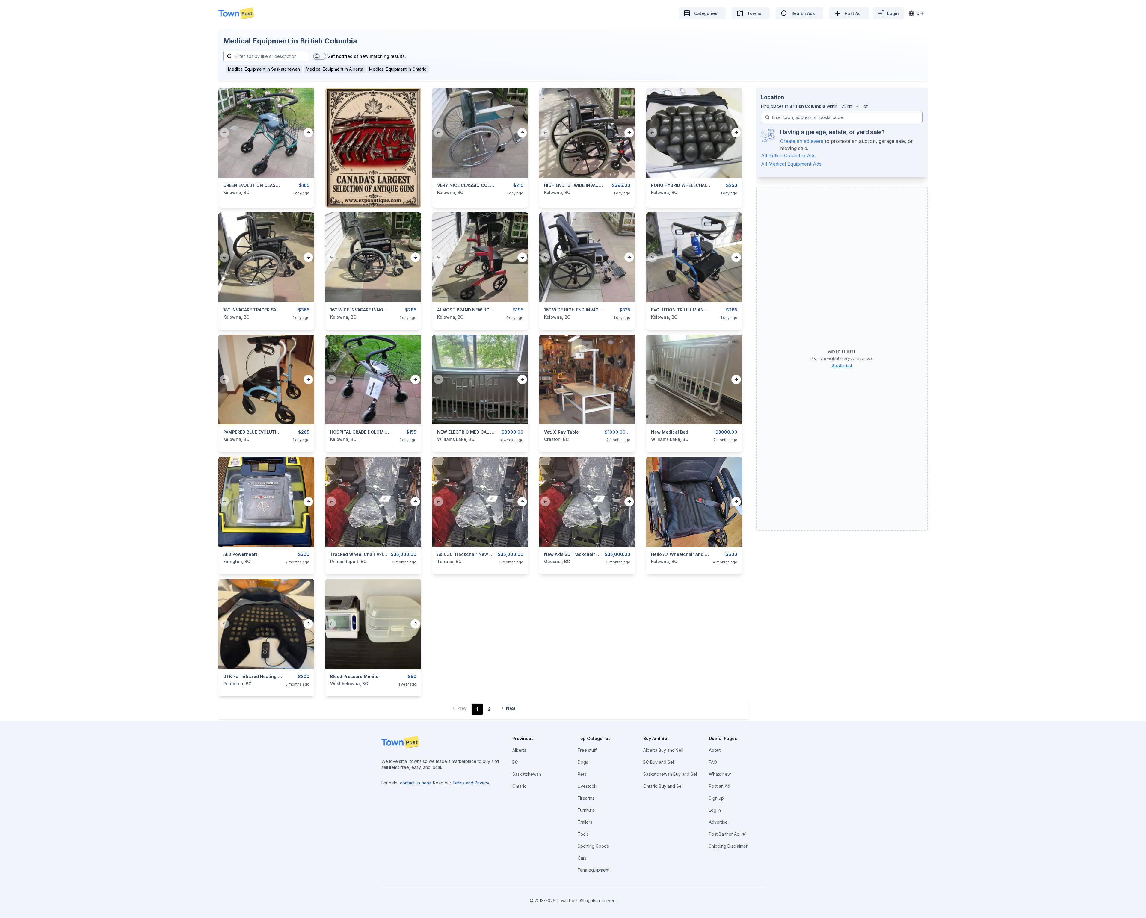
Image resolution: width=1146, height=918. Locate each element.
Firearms (586, 798)
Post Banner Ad (724, 834)
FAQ (713, 762)
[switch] (319, 56)
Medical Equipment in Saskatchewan (264, 69)
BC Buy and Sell (659, 762)
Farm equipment (593, 869)
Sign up (716, 798)
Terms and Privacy (470, 782)
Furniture (586, 810)
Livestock (587, 786)
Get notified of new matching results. (366, 56)
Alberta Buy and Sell (663, 750)
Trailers (585, 822)
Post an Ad (719, 786)
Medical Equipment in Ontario (398, 69)
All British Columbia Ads (788, 155)
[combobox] (850, 106)
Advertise (718, 822)
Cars (582, 857)
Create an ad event (801, 141)
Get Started (842, 365)
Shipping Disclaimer (728, 846)
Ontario (519, 786)
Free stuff (587, 750)
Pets (582, 774)
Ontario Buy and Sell (663, 786)
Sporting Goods (593, 846)
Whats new (720, 774)
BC (515, 762)
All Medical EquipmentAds (791, 164)
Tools (583, 834)
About (715, 750)
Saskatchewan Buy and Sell (670, 774)
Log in (715, 810)
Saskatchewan (526, 774)
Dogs (583, 762)
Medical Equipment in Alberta (334, 69)
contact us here (415, 782)
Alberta (519, 750)
